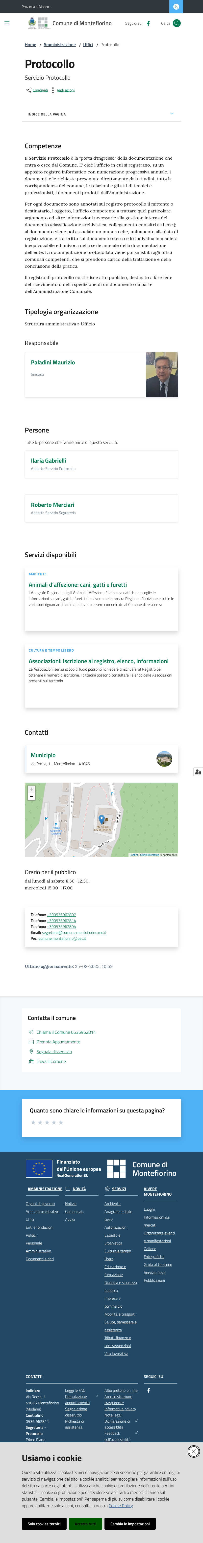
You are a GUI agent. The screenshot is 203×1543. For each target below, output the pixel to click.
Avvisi (70, 1219)
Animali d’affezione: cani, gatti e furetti (78, 584)
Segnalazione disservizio (76, 1412)
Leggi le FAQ (75, 1390)
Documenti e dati (40, 1259)
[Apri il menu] (7, 23)
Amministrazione (60, 44)
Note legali (113, 1415)
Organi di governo (40, 1203)
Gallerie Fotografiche (154, 1253)
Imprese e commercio (113, 1302)
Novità (79, 1189)
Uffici (88, 44)
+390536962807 (61, 915)
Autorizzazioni (115, 1227)
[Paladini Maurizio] (162, 374)
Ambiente (112, 1203)
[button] (176, 23)
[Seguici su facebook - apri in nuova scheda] (146, 23)
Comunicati (74, 1211)
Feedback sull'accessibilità (117, 1436)
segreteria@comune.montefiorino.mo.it (74, 932)
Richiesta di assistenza (74, 1424)
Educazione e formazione (115, 1271)
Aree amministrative (42, 1211)
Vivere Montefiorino (158, 1191)
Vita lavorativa (116, 1353)
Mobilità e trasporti (119, 1314)
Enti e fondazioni (39, 1227)
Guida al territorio (158, 1264)
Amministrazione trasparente (118, 1399)
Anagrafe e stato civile (118, 1215)
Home (30, 44)
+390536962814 (61, 920)
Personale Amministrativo (38, 1247)
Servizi (119, 1189)
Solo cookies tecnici (44, 1524)
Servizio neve (155, 1272)
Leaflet (134, 855)
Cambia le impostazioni (130, 1524)
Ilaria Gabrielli (48, 460)
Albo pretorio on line (121, 1390)
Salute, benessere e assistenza (120, 1326)
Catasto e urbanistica (113, 1239)
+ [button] (31, 789)
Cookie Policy (121, 1505)
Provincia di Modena (36, 6)
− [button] (31, 796)
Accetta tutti (85, 1524)
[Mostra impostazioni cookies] (198, 771)
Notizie (70, 1203)
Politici (31, 1235)
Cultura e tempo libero (117, 1255)
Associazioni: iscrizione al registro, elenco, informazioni (99, 661)
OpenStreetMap (149, 855)
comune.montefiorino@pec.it (62, 938)
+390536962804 (61, 926)
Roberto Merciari (52, 504)
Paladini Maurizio (53, 362)
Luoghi (149, 1209)
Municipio (43, 755)
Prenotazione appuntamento (77, 1399)
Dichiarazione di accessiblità (117, 1424)
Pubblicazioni (154, 1280)
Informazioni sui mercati (157, 1221)
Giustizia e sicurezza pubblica (120, 1286)
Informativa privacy (120, 1409)
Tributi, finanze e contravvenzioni (117, 1342)
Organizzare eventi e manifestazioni (159, 1237)
